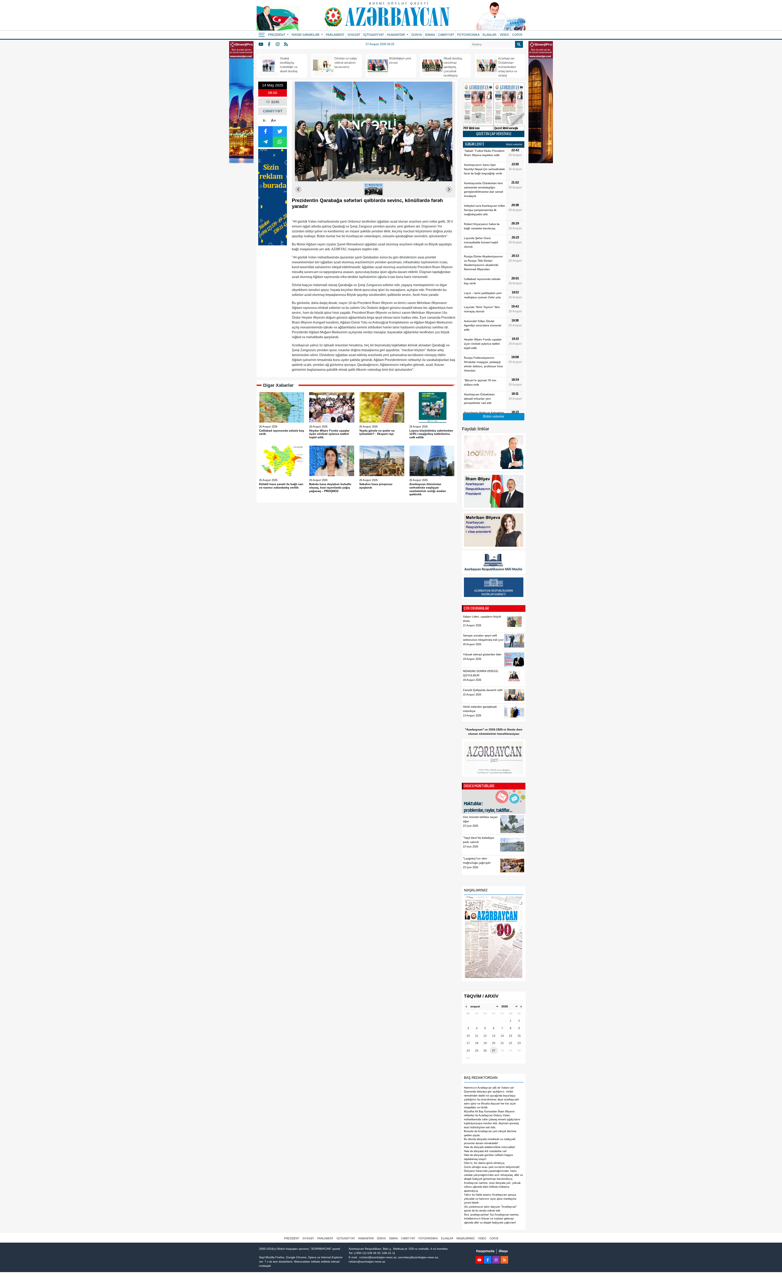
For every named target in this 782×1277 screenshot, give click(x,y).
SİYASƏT (353, 34)
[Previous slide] (298, 189)
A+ (273, 120)
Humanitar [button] (396, 34)
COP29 (517, 34)
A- (264, 120)
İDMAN (430, 34)
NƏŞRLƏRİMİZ (465, 1238)
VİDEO (504, 34)
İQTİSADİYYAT (373, 34)
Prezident (291, 1238)
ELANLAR (489, 34)
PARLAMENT (335, 34)
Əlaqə (503, 1251)
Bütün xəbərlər (514, 144)
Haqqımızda (485, 1251)
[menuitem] (374, 189)
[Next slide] (449, 189)
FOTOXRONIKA (468, 34)
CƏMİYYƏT (446, 34)
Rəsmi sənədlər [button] (306, 34)
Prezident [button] (277, 34)
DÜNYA (416, 34)
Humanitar (366, 1238)
